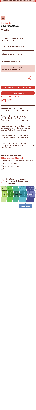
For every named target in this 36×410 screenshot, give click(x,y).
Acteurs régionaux (18, 93)
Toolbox (6, 30)
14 (28, 194)
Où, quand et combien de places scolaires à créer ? (13, 39)
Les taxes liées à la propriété (14, 158)
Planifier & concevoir (10, 188)
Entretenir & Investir (31, 189)
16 (33, 194)
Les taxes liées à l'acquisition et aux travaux (18, 161)
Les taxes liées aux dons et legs (14, 163)
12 (23, 194)
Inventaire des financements (12, 61)
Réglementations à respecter (13, 47)
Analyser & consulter (4, 188)
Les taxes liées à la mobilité (12, 166)
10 (18, 194)
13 (26, 194)
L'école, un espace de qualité (12, 54)
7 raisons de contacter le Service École (18, 87)
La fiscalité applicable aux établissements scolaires (12, 69)
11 (21, 194)
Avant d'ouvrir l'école (23, 188)
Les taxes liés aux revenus (12, 169)
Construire (16, 189)
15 (31, 194)
